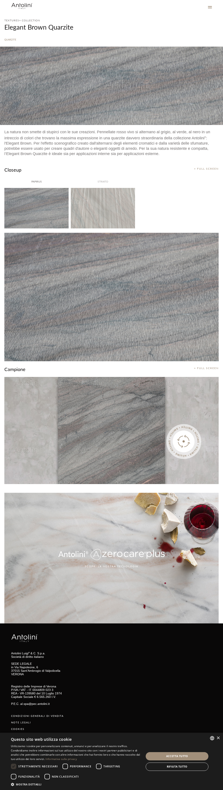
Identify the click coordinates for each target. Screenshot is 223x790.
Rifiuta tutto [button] (177, 766)
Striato (103, 181)
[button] (75, 784)
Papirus (36, 181)
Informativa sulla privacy (61, 759)
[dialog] (111, 761)
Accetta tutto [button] (177, 756)
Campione (14, 369)
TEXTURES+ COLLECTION (22, 20)
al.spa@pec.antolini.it (35, 704)
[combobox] (212, 738)
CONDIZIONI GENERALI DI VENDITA (37, 715)
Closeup (12, 169)
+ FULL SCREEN (206, 168)
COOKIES (17, 729)
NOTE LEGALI (21, 722)
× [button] (218, 738)
